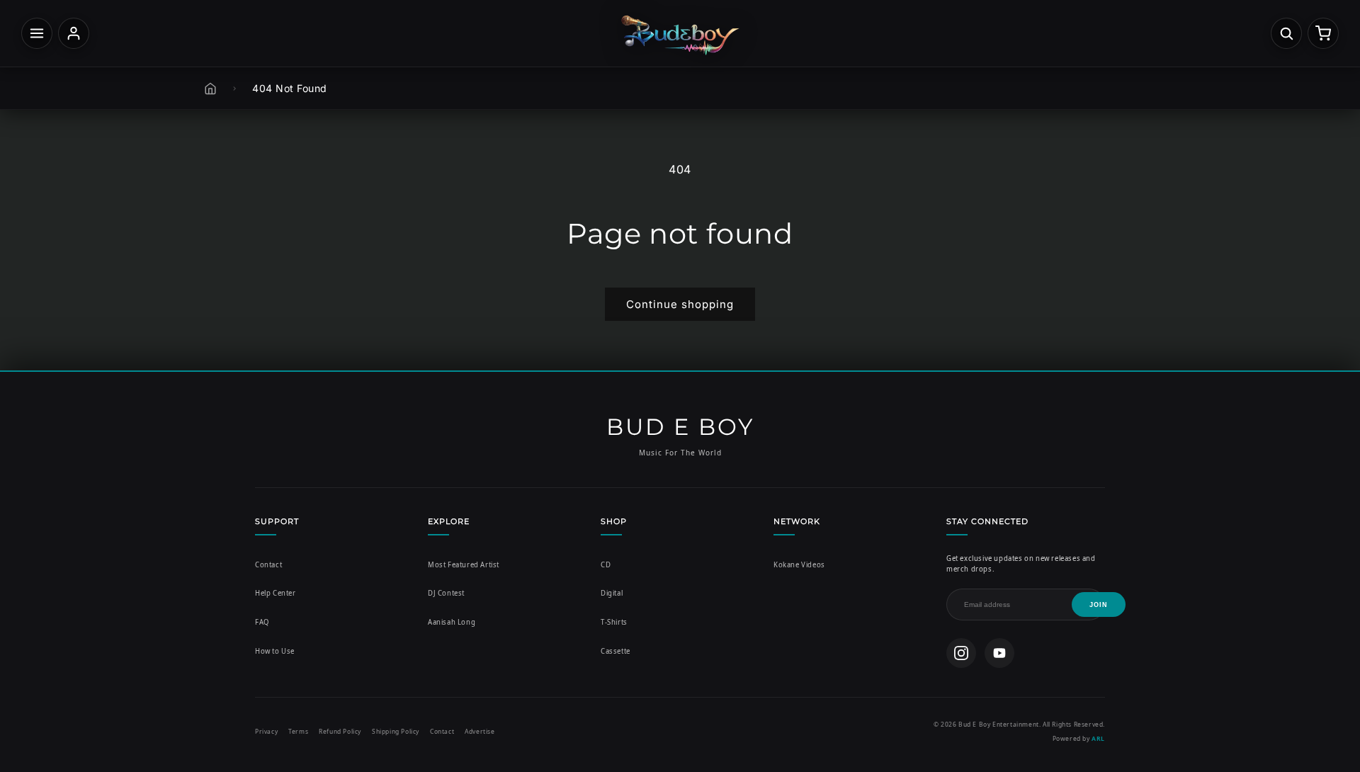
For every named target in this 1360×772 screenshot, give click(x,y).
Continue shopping (680, 304)
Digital (612, 593)
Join (1098, 604)
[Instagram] (961, 653)
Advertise (479, 731)
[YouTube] (999, 653)
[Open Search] (1286, 33)
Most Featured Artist (463, 564)
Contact (268, 564)
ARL (1098, 738)
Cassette (615, 651)
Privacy (266, 731)
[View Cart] (1323, 33)
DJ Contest (446, 593)
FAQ (262, 622)
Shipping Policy (395, 731)
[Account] (73, 33)
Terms (298, 731)
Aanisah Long (451, 622)
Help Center (275, 593)
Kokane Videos (799, 564)
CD (606, 564)
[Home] (210, 88)
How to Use (275, 651)
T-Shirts (614, 622)
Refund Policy (340, 731)
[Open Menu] (36, 33)
